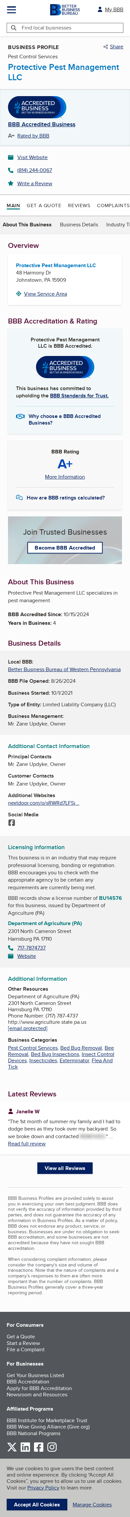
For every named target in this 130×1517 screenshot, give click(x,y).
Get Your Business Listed (35, 1375)
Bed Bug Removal (81, 1048)
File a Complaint (26, 1349)
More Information (65, 477)
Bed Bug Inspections (55, 1054)
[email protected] (27, 1028)
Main (13, 205)
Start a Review (23, 1343)
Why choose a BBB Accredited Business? (65, 419)
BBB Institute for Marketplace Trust (47, 1420)
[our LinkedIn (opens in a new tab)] (25, 1450)
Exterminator (74, 1060)
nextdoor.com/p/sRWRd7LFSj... (43, 803)
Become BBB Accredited (65, 548)
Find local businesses (46, 27)
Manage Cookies (92, 1504)
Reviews (79, 205)
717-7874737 (31, 948)
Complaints (113, 205)
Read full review (27, 1143)
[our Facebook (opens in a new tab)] (38, 1450)
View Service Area (45, 294)
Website (26, 956)
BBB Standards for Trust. (79, 395)
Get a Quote (44, 205)
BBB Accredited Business (41, 124)
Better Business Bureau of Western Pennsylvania (64, 669)
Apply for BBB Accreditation (39, 1388)
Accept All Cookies (37, 1504)
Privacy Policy (43, 1487)
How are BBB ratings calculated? (66, 497)
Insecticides (43, 1060)
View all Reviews (65, 1168)
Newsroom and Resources (37, 1394)
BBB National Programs (33, 1433)
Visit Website (32, 157)
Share (116, 46)
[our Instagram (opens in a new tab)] (52, 1450)
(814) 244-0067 (34, 170)
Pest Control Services (33, 1048)
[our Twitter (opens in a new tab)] (12, 1450)
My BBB (114, 9)
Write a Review (34, 183)
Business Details (79, 224)
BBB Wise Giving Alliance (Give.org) (48, 1426)
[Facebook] (11, 823)
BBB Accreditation (28, 1381)
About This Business (27, 224)
